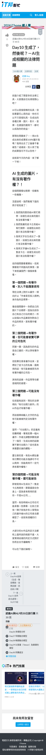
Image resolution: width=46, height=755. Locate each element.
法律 (36, 71)
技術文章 (7, 15)
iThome (23, 743)
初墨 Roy (26, 76)
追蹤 (27, 567)
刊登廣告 (13, 746)
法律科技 (28, 71)
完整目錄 (12, 656)
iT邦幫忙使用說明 (35, 749)
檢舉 (38, 567)
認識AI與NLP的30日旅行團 (24, 39)
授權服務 (23, 746)
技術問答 (16, 15)
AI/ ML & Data (18, 35)
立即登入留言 (23, 724)
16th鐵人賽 (17, 71)
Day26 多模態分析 (17, 631)
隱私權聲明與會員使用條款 (14, 749)
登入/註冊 (39, 15)
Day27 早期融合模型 (18, 636)
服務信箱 (32, 746)
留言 (17, 567)
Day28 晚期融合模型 (18, 640)
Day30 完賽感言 (16, 652)
